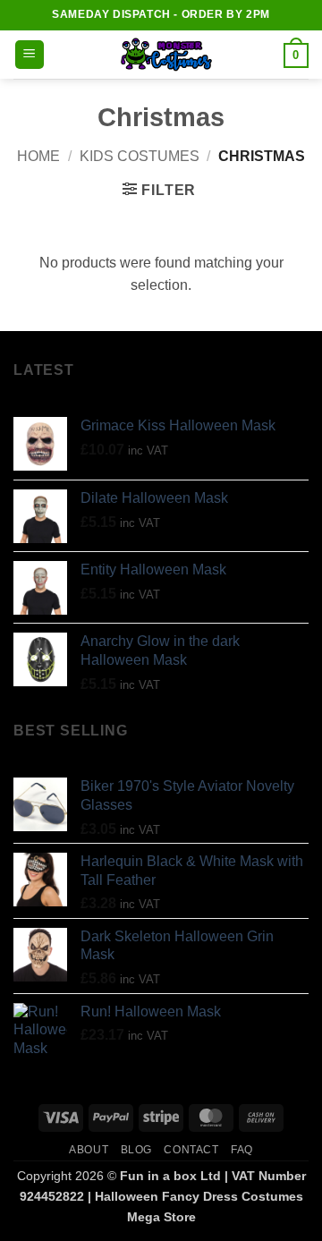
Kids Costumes (139, 156)
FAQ (242, 1149)
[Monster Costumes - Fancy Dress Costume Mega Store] (164, 54)
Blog (136, 1149)
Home (38, 156)
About (88, 1149)
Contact (191, 1149)
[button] (29, 55)
